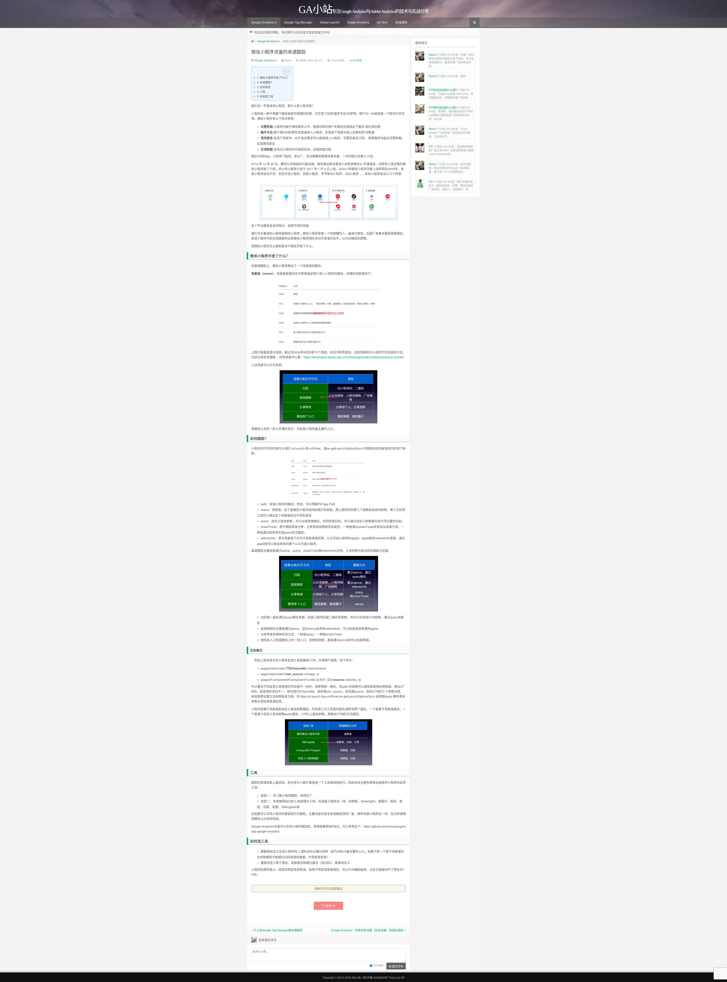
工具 (262, 91)
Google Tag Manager (298, 22)
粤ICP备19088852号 (375, 977)
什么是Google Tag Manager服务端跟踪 (278, 930)
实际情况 (265, 87)
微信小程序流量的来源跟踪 (278, 51)
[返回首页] (252, 41)
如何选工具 (266, 96)
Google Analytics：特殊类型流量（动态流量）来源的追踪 (367, 930)
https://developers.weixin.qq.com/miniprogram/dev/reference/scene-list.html (353, 357)
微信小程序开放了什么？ (274, 77)
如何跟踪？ (266, 82)
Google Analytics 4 (264, 22)
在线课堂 (401, 22)
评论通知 (378, 965)
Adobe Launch (330, 22)
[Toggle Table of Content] (284, 72)
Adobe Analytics (358, 22)
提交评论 (397, 966)
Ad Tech (382, 22)
